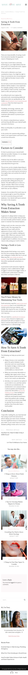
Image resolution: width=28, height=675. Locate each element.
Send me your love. (14, 636)
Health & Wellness (6, 18)
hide (9, 142)
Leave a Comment (17, 28)
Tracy (16, 672)
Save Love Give (13, 669)
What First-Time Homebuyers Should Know (13, 653)
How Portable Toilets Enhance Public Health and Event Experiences (14, 658)
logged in (13, 582)
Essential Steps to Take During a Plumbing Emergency (13, 648)
